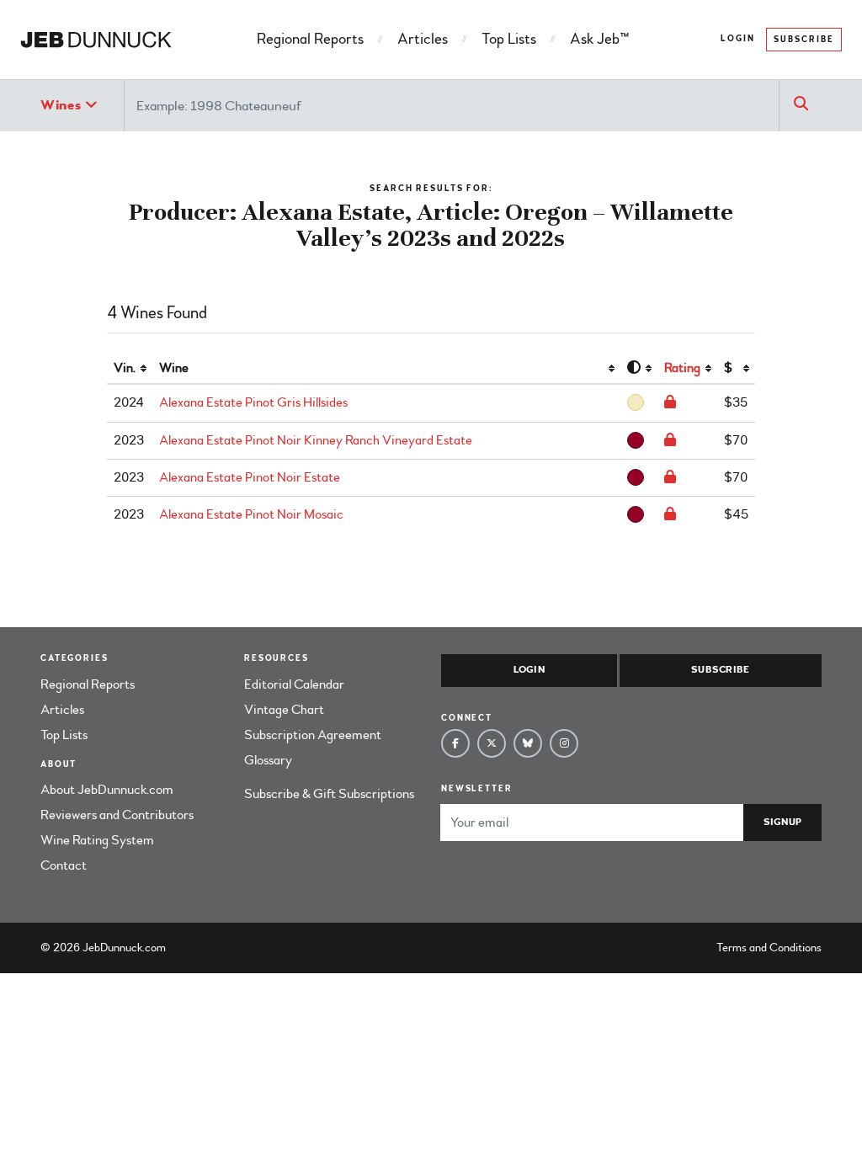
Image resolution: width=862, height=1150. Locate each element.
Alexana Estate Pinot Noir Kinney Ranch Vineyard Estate (315, 440)
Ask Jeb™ (599, 39)
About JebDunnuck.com (106, 789)
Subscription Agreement (312, 735)
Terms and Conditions (769, 947)
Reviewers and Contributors (117, 815)
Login (738, 39)
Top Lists (509, 39)
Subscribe (804, 40)
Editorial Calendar (294, 684)
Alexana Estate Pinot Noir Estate (249, 477)
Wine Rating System (97, 840)
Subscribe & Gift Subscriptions (329, 793)
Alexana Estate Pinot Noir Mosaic (251, 514)
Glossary (268, 760)
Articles (422, 39)
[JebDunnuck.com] (96, 39)
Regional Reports (310, 39)
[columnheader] (129, 369)
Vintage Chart (284, 709)
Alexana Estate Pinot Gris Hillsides (253, 402)
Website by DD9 (212, 947)
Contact (63, 865)
